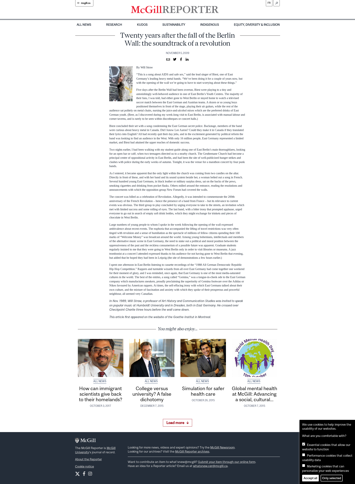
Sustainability (173, 24)
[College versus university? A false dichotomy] (152, 358)
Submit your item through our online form (226, 462)
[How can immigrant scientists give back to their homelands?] (100, 358)
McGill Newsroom (222, 447)
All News (84, 24)
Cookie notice (84, 466)
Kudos (142, 24)
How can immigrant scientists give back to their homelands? (100, 394)
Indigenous (209, 24)
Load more (175, 422)
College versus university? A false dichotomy (151, 394)
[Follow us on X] (77, 473)
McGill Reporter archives (192, 451)
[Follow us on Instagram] (90, 474)
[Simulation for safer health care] (203, 358)
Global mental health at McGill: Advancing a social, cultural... (254, 394)
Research (114, 24)
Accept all (310, 478)
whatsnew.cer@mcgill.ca (210, 466)
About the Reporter (88, 459)
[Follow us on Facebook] (84, 474)
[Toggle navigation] (221, 10)
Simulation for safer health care (203, 391)
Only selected (331, 478)
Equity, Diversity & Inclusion (257, 24)
